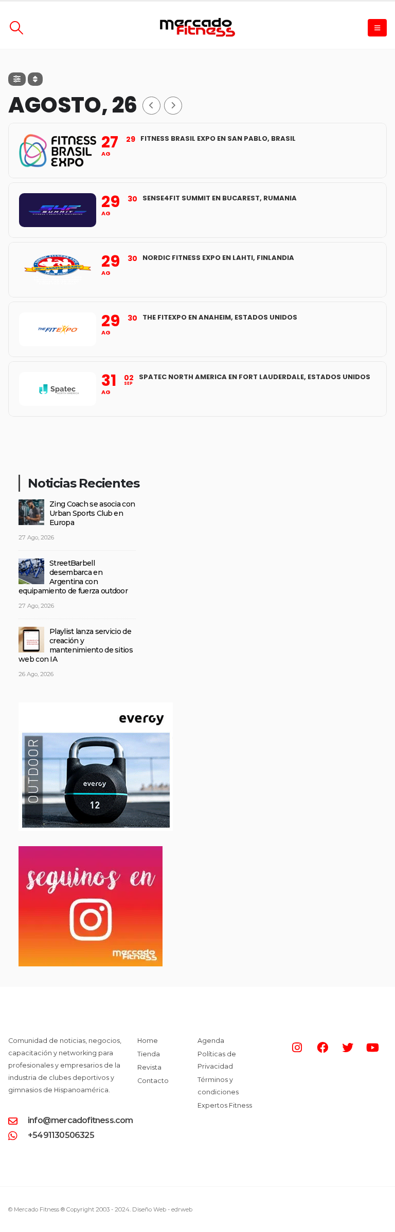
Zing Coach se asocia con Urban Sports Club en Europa (92, 513)
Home (147, 1040)
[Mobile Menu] (377, 27)
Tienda (148, 1054)
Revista (149, 1067)
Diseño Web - (162, 1209)
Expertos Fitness (225, 1105)
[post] (31, 511)
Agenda (211, 1040)
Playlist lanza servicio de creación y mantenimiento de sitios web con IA (76, 645)
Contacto (153, 1081)
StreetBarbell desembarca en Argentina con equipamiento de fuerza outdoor (73, 576)
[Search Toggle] (16, 27)
